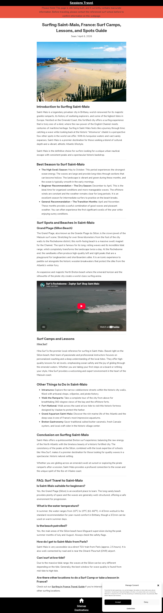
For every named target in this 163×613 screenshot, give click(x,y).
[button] (158, 585)
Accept (118, 602)
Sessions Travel (81, 2)
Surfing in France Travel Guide (68, 586)
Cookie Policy (131, 608)
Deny (146, 602)
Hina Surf (42, 344)
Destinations (81, 610)
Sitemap (81, 606)
